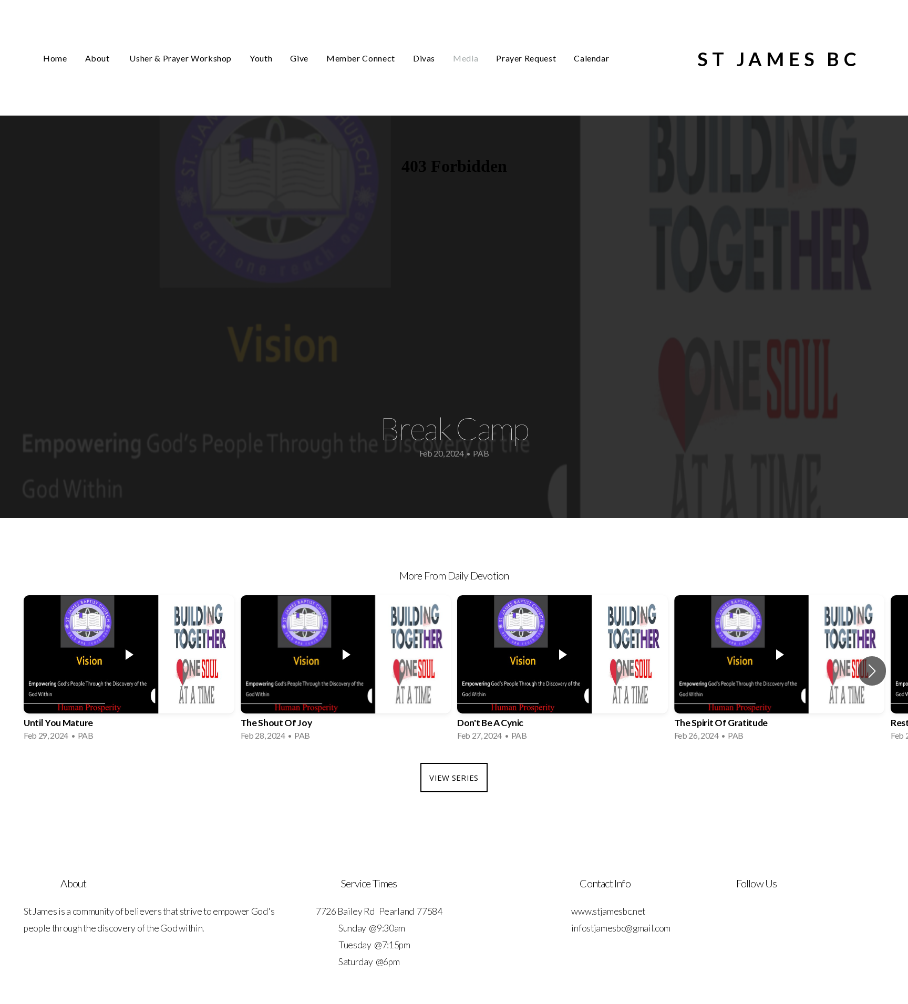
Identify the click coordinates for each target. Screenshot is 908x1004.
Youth (261, 58)
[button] (872, 670)
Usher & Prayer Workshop (180, 58)
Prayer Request (526, 58)
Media (465, 58)
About (98, 58)
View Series (453, 777)
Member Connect (360, 58)
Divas (424, 58)
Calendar (591, 58)
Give (299, 58)
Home (55, 58)
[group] (129, 671)
